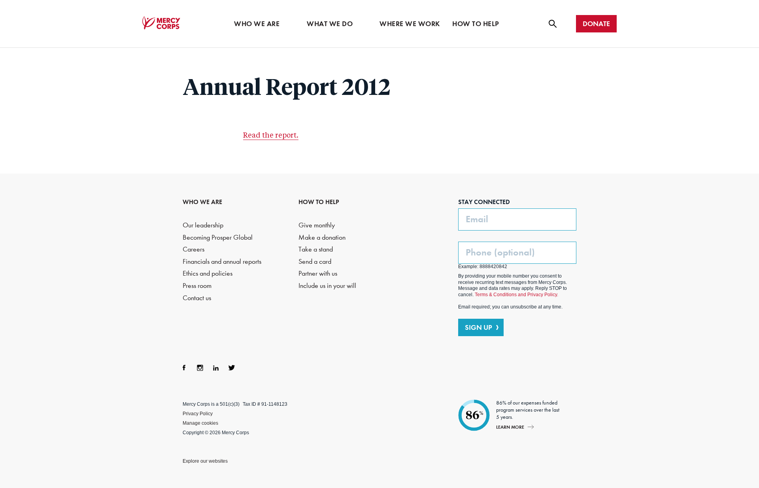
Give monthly (316, 225)
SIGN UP (478, 327)
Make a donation (322, 237)
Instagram (200, 367)
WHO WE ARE (202, 202)
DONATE (596, 23)
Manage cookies (200, 423)
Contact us (197, 298)
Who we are (256, 23)
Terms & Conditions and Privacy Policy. (516, 294)
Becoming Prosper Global (218, 237)
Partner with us (317, 273)
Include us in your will (327, 286)
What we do (330, 23)
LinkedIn (216, 367)
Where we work (410, 23)
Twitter (231, 367)
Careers (193, 249)
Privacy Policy (198, 413)
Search (552, 24)
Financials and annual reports (222, 261)
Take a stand (315, 249)
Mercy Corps (161, 23)
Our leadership (203, 225)
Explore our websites (205, 461)
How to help (475, 23)
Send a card (314, 261)
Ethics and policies (207, 273)
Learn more (510, 427)
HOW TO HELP (318, 202)
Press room (197, 286)
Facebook (184, 367)
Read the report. (270, 135)
